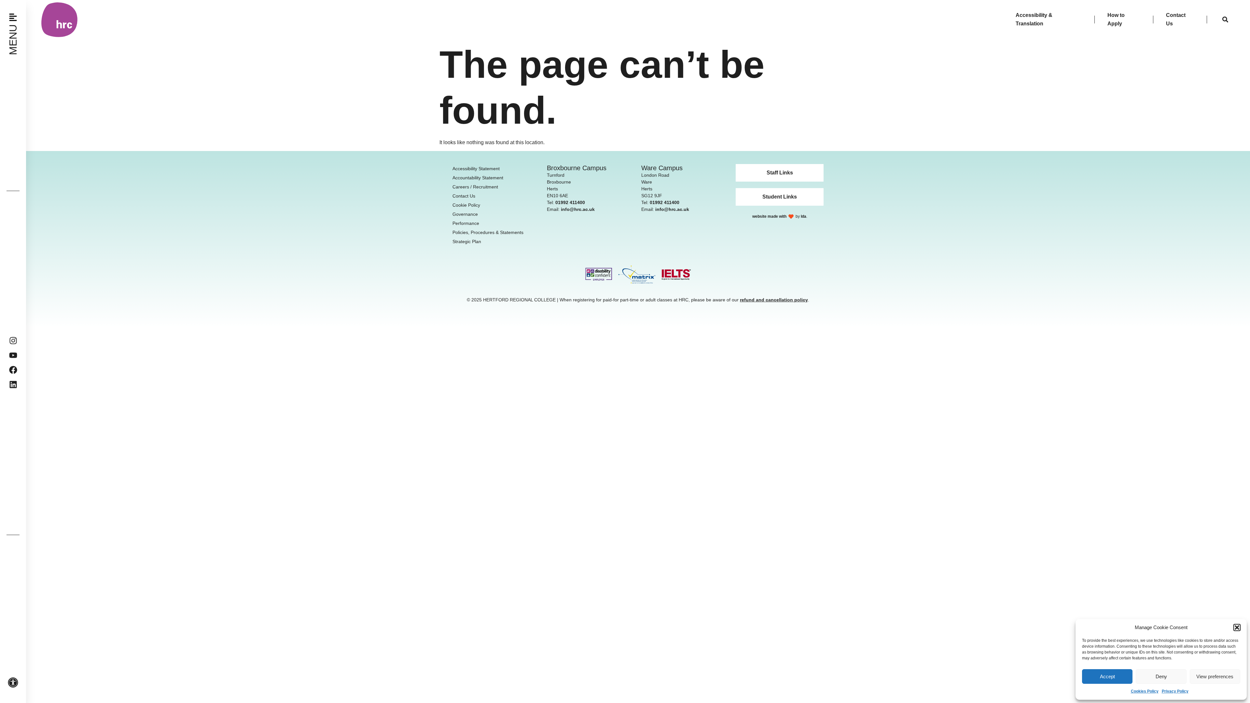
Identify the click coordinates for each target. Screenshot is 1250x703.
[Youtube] (13, 355)
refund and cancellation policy (774, 299)
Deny (1161, 676)
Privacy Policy (1175, 691)
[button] (1237, 627)
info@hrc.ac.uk (578, 209)
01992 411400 (570, 202)
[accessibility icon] (13, 682)
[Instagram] (13, 340)
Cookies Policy (1145, 691)
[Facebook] (13, 370)
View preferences (1214, 676)
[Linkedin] (13, 384)
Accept (1107, 676)
